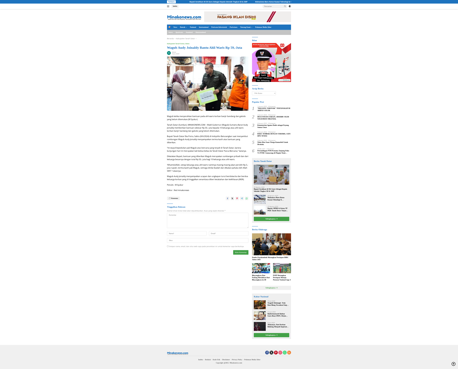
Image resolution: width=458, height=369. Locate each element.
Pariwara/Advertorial (219, 27)
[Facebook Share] (227, 198)
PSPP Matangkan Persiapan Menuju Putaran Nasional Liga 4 (282, 278)
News (175, 27)
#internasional (200, 32)
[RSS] (289, 353)
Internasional (203, 27)
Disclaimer (226, 360)
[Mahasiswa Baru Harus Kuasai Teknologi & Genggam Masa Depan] (260, 199)
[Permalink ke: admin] (169, 53)
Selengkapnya (270, 219)
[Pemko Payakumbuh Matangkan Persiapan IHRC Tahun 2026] (271, 244)
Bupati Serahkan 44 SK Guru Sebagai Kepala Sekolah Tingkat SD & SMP (192, 2)
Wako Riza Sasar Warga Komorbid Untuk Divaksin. (272, 143)
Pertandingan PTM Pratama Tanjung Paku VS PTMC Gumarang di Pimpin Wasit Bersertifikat (273, 152)
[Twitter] (271, 353)
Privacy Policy (237, 360)
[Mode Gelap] (290, 6)
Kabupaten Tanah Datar (176, 44)
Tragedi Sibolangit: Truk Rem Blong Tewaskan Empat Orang (278, 304)
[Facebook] (267, 353)
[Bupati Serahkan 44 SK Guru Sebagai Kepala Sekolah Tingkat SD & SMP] (271, 175)
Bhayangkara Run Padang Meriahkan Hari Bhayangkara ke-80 (261, 278)
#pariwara (179, 32)
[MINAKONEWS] (184, 16)
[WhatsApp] (285, 353)
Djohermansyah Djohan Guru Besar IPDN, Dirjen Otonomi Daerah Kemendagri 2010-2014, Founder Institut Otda (278, 315)
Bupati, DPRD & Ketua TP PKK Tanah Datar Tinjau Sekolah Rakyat (277, 209)
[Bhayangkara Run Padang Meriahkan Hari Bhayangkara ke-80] (261, 268)
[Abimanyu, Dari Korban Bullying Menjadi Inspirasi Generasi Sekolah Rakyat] (260, 326)
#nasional (189, 32)
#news (170, 32)
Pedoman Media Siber (263, 27)
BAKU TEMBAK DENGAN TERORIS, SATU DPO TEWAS (274, 135)
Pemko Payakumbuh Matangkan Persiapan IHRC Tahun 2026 (270, 258)
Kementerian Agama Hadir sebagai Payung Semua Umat (273, 126)
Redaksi (208, 360)
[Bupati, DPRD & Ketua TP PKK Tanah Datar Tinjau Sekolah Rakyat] (260, 210)
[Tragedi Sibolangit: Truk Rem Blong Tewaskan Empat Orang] (260, 304)
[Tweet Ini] (232, 198)
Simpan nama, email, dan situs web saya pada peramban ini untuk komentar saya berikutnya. (206, 246)
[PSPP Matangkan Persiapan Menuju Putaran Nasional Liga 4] (282, 268)
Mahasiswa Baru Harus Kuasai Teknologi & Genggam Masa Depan (255, 2)
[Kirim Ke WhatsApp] (246, 198)
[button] (285, 6)
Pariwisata (233, 27)
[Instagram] (280, 353)
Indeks (175, 6)
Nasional (193, 27)
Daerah (182, 27)
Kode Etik (216, 360)
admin (174, 52)
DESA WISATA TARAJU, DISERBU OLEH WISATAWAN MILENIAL (273, 118)
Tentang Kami (245, 27)
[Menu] (168, 6)
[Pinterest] (276, 353)
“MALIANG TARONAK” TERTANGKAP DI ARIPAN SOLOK (273, 109)
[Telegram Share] (242, 198)
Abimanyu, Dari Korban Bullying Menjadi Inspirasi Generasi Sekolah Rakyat (277, 326)
